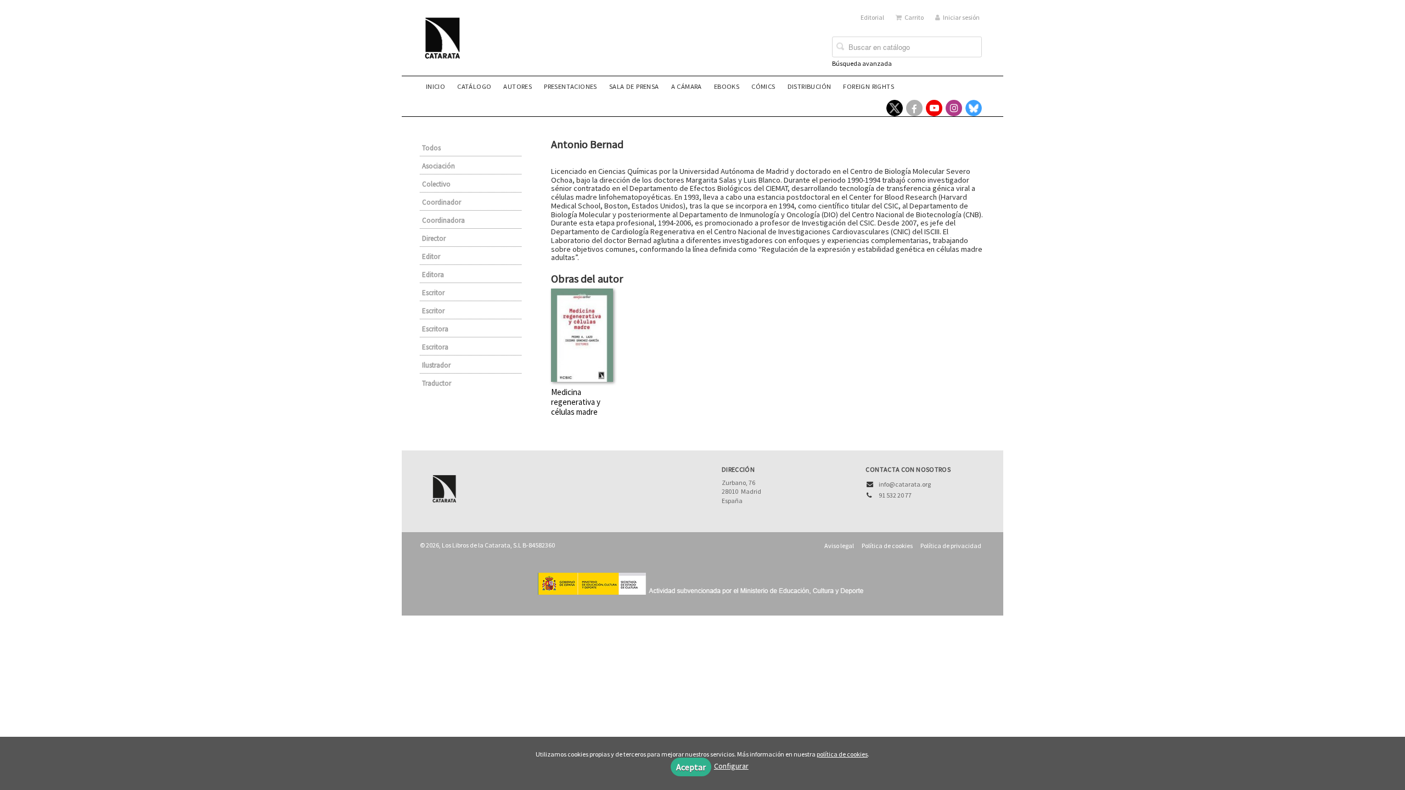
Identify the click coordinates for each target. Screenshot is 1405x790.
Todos (431, 148)
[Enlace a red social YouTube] (934, 108)
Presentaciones (570, 86)
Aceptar (691, 766)
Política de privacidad (950, 545)
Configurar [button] (731, 766)
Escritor (433, 292)
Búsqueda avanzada (862, 63)
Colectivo (436, 184)
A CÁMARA (686, 86)
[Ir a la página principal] (445, 45)
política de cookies (842, 754)
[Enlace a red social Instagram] (954, 108)
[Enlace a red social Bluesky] (973, 108)
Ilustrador (436, 365)
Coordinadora (443, 220)
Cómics (763, 86)
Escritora (435, 329)
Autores (517, 86)
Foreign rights (868, 86)
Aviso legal (839, 545)
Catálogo (474, 86)
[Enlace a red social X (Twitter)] (894, 108)
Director (434, 238)
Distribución (809, 86)
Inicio (435, 86)
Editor (431, 256)
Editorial (872, 17)
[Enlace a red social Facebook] (914, 108)
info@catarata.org (905, 484)
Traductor (436, 383)
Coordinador (441, 202)
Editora (433, 274)
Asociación (438, 166)
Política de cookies (887, 545)
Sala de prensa (634, 86)
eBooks (726, 86)
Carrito (914, 17)
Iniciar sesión (961, 17)
